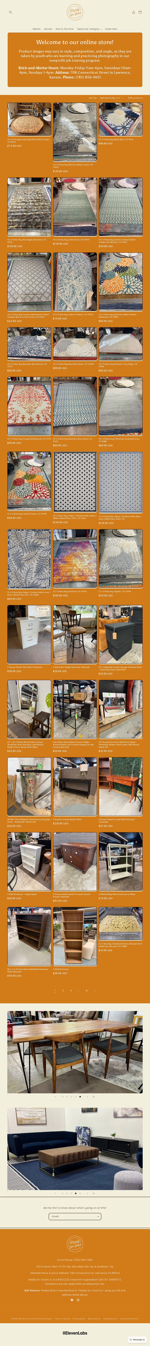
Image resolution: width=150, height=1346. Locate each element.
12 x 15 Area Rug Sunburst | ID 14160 (70, 591)
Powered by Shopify (43, 1318)
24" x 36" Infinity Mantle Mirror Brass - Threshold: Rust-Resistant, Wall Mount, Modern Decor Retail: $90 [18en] (25, 744)
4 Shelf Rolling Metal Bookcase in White (117, 894)
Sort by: (93, 97)
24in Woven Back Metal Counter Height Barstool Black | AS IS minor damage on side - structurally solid (74, 744)
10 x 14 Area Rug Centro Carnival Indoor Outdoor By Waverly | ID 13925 (117, 241)
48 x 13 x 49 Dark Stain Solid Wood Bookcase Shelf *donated (27, 970)
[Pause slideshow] (94, 1096)
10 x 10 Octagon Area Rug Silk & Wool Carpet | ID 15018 (28, 140)
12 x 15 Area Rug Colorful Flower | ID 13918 (26, 514)
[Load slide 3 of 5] (71, 1096)
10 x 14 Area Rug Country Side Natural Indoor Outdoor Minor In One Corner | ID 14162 (28, 315)
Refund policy (94, 1318)
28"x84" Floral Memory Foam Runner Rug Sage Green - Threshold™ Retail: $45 (28, 820)
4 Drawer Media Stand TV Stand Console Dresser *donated (71, 895)
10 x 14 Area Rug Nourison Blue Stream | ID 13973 (27, 365)
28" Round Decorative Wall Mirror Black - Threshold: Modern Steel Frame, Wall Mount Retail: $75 (119, 744)
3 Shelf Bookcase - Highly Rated (22, 894)
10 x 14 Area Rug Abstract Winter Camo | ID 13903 (73, 166)
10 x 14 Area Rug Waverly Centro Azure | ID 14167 (72, 440)
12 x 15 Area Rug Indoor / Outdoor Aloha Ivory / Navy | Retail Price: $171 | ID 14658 (28, 593)
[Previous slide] (55, 1096)
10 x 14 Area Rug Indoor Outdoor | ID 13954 (73, 314)
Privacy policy (79, 1318)
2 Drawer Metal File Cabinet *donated (24, 667)
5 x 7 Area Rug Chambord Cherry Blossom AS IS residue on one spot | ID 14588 (120, 945)
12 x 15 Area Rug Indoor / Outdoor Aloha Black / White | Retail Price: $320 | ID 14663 (74, 517)
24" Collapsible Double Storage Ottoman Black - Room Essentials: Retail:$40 (120, 668)
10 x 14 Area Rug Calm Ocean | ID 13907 (71, 240)
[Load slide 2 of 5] (67, 1096)
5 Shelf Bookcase (61, 969)
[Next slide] (87, 1096)
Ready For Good (26, 1318)
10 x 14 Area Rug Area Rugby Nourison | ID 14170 (26, 241)
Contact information (129, 1318)
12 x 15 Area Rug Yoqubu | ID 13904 (115, 591)
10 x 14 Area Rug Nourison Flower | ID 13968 (73, 364)
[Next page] (95, 990)
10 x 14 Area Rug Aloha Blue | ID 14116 (116, 139)
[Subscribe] (98, 1216)
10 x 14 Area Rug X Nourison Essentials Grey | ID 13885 (119, 440)
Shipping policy (110, 1318)
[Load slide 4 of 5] (76, 1096)
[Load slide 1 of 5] (62, 1096)
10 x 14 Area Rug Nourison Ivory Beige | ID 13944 (118, 365)
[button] (10, 12)
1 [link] (55, 990)
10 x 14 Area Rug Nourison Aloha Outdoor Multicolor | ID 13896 (118, 315)
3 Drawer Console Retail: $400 (67, 819)
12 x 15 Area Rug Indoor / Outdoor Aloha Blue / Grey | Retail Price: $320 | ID (120, 517)
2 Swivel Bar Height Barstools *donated (71, 667)
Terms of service (62, 1318)
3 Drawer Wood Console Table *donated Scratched (117, 820)
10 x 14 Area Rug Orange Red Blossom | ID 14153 (29, 439)
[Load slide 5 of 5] (80, 1096)
